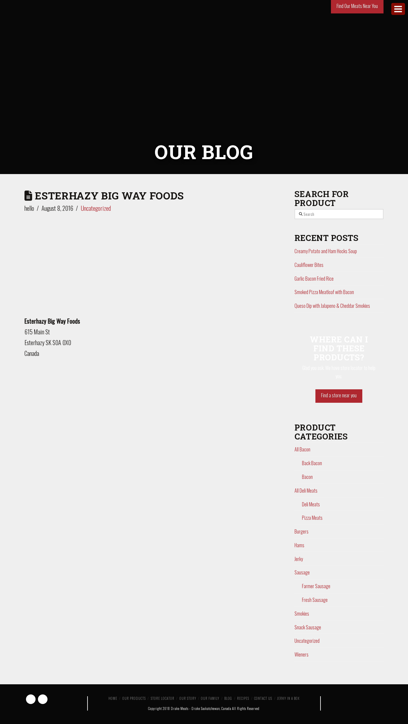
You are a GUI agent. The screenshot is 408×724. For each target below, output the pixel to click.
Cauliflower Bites (309, 264)
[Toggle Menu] (398, 9)
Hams (299, 545)
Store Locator (162, 698)
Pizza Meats (312, 517)
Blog (228, 698)
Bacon (307, 476)
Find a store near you (339, 395)
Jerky (299, 558)
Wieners (302, 654)
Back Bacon (312, 463)
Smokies (302, 613)
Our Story (188, 698)
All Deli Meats (306, 490)
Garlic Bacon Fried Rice (314, 278)
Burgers (302, 531)
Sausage (302, 572)
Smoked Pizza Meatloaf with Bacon (324, 292)
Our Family (210, 698)
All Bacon (302, 449)
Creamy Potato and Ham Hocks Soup (326, 251)
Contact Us (263, 698)
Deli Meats (311, 504)
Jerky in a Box (288, 698)
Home (112, 698)
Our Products (134, 698)
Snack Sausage (308, 627)
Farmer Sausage (316, 586)
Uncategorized (96, 208)
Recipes (243, 698)
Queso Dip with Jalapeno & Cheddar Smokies (332, 305)
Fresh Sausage (315, 599)
